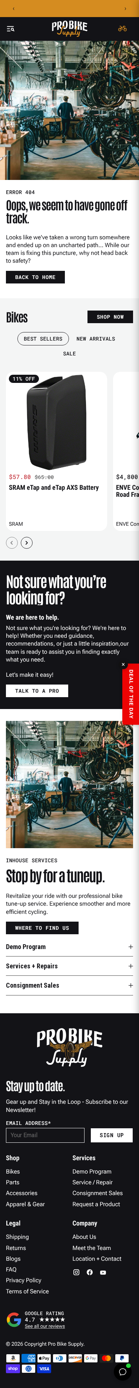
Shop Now (110, 316)
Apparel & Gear (25, 1204)
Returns (16, 1247)
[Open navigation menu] (10, 29)
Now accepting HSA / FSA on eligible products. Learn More (69, 8)
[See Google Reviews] (69, 1319)
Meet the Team (92, 1247)
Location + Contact (97, 1258)
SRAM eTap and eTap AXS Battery (54, 488)
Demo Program (92, 1171)
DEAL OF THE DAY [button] (131, 694)
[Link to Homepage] (69, 28)
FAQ (11, 1269)
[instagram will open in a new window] (76, 1272)
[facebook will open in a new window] (89, 1272)
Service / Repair (93, 1182)
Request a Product (96, 1204)
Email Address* (28, 1123)
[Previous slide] (12, 543)
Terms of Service (27, 1291)
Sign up (112, 1135)
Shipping (17, 1236)
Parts (12, 1182)
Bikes (13, 1171)
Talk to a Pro (37, 690)
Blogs (13, 1258)
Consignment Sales (98, 1193)
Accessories (21, 1193)
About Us (84, 1236)
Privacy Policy (23, 1280)
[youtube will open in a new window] (103, 1272)
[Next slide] (27, 543)
